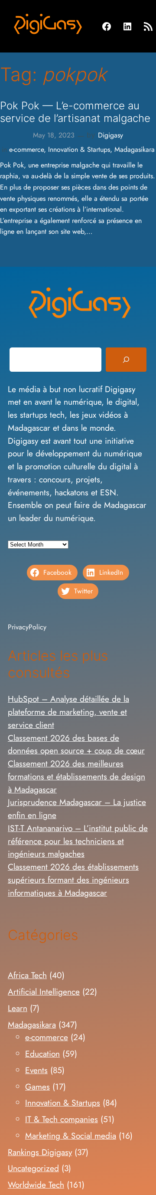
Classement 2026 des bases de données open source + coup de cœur (76, 744)
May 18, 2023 (54, 135)
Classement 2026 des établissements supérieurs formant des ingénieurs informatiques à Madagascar (73, 880)
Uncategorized (33, 1168)
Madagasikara (134, 149)
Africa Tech (27, 975)
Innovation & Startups (79, 149)
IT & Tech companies (61, 1119)
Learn (17, 1008)
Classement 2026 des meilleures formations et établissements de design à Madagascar (76, 776)
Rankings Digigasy (40, 1152)
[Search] (126, 359)
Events (36, 1070)
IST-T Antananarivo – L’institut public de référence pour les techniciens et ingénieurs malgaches (78, 841)
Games (37, 1086)
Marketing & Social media (70, 1136)
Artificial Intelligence (44, 991)
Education (42, 1054)
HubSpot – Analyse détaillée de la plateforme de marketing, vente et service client (68, 712)
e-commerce (26, 149)
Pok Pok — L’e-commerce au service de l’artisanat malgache (75, 111)
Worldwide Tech (36, 1185)
